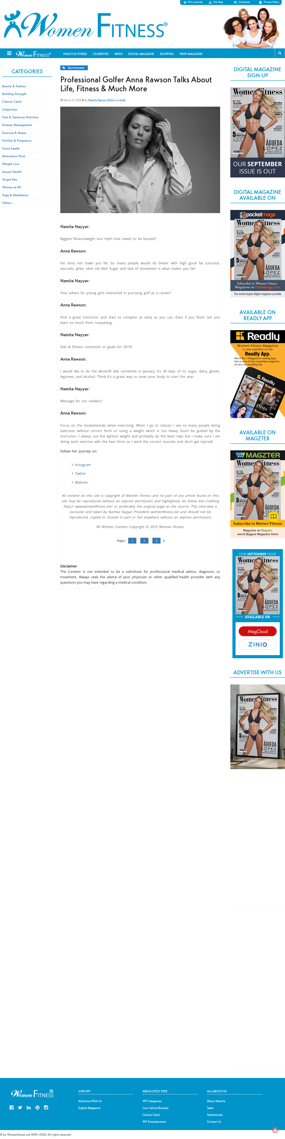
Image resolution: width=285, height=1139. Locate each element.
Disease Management (17, 125)
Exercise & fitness (14, 133)
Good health (11, 148)
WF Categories (152, 1101)
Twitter (80, 473)
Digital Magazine (89, 1108)
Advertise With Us (90, 1101)
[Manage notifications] (275, 1130)
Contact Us (214, 1122)
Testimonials (215, 1115)
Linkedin (28, 1107)
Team (210, 1108)
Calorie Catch (11, 101)
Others (7, 203)
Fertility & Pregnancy (17, 140)
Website (81, 482)
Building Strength (14, 94)
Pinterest (37, 1107)
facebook (11, 1107)
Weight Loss (10, 164)
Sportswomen (76, 68)
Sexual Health (11, 172)
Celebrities (9, 109)
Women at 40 (11, 187)
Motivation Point (13, 156)
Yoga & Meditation (15, 195)
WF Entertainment (154, 1122)
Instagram (83, 464)
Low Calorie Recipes (155, 1108)
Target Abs (9, 179)
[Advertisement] (257, 842)
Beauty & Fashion (14, 86)
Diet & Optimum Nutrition (20, 117)
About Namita (216, 1101)
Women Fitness (85, 24)
